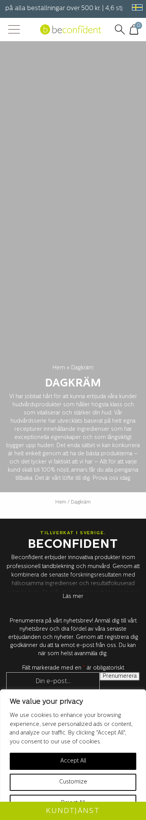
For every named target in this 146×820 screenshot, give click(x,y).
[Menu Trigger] (14, 30)
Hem (59, 368)
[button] (135, 7)
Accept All (73, 761)
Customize (73, 782)
